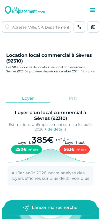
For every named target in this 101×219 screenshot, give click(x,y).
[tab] (28, 98)
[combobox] (41, 27)
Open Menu (92, 10)
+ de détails (55, 129)
